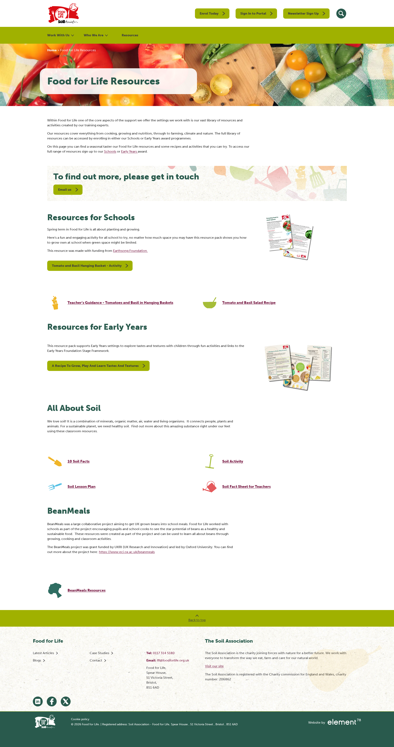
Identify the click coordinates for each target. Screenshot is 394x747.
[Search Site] (341, 13)
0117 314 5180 (164, 653)
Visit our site (214, 666)
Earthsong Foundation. (130, 251)
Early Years (129, 151)
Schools (110, 151)
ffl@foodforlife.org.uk (173, 660)
